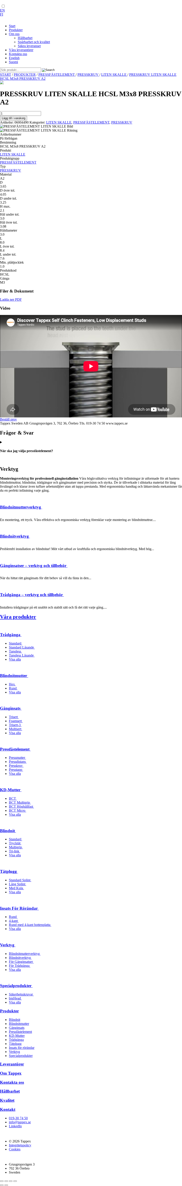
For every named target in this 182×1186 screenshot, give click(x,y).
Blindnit (8, 830)
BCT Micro (17, 810)
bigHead (15, 998)
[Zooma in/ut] (2, 1181)
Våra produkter (18, 617)
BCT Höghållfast (21, 806)
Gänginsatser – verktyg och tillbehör (33, 565)
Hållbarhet (10, 1091)
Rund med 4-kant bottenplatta (30, 925)
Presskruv (16, 765)
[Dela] (10, 1181)
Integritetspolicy (20, 1145)
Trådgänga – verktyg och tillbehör (32, 594)
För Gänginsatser (21, 962)
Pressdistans (18, 761)
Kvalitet (7, 1100)
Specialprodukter (16, 985)
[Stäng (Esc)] (15, 1181)
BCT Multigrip (20, 802)
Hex (12, 684)
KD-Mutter (11, 789)
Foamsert (16, 721)
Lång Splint (17, 884)
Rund (13, 688)
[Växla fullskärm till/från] (6, 1181)
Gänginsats (11, 708)
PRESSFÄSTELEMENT (57, 74)
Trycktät (15, 843)
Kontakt (7, 1109)
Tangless (15, 651)
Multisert (15, 729)
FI (1, 14)
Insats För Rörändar (19, 908)
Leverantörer (12, 1064)
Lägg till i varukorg (13, 118)
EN (2, 10)
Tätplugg (9, 871)
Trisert (14, 717)
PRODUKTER (25, 74)
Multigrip (16, 847)
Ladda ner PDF (11, 299)
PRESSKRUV (88, 74)
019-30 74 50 (18, 1118)
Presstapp (16, 769)
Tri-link (14, 851)
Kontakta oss (12, 1082)
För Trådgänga (19, 966)
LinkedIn (15, 1126)
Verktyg (8, 945)
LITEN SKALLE (114, 74)
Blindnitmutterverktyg (21, 507)
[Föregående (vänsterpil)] (2, 1185)
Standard (15, 643)
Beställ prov (8, 419)
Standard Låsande (22, 647)
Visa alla (15, 659)
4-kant (14, 921)
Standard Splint (20, 880)
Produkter (9, 1011)
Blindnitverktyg (15, 536)
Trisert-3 (15, 725)
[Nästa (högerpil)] (6, 1185)
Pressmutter (17, 757)
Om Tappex (11, 1073)
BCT (13, 798)
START (5, 74)
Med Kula (16, 888)
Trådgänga (11, 634)
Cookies (14, 1149)
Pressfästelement (15, 749)
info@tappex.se (20, 1122)
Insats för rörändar (21, 1048)
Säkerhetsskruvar (21, 994)
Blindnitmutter (14, 675)
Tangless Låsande (22, 655)
